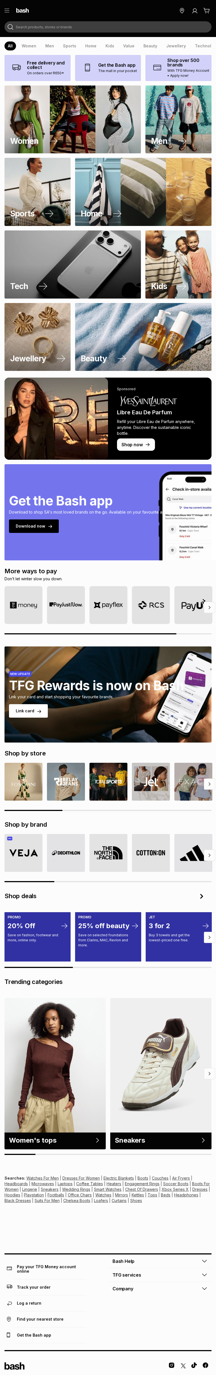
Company (122, 1288)
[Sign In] (194, 10)
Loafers (101, 1200)
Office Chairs (80, 1195)
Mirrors (121, 1195)
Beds (165, 1195)
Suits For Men (47, 1200)
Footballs (56, 1195)
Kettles (138, 1195)
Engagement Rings (142, 1183)
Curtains (119, 1200)
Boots (143, 1178)
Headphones (186, 1195)
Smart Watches (108, 1189)
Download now (30, 526)
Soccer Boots (175, 1183)
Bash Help (123, 1261)
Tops (152, 1195)
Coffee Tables (89, 1183)
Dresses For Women (81, 1178)
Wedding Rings (76, 1189)
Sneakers (49, 1189)
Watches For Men (42, 1178)
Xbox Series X (175, 1189)
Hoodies (12, 1195)
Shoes (136, 1200)
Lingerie (29, 1189)
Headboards (16, 1183)
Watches (103, 1195)
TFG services (126, 1275)
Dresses (200, 1189)
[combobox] (108, 27)
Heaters (114, 1183)
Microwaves (43, 1183)
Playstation (34, 1195)
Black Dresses (17, 1200)
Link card (25, 710)
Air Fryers (181, 1178)
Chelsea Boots (76, 1200)
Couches (160, 1178)
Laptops (65, 1183)
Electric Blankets (119, 1178)
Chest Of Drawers (141, 1189)
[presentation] (10, 45)
